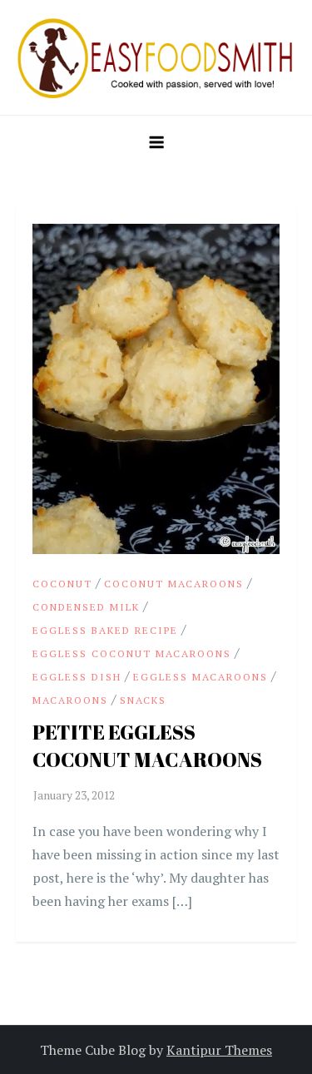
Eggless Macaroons (200, 677)
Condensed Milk (86, 607)
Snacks (143, 700)
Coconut (62, 583)
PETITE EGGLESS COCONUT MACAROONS (147, 746)
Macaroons (70, 700)
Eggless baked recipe (105, 630)
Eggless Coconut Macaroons (131, 653)
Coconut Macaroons (174, 583)
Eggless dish (76, 677)
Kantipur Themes (219, 1050)
